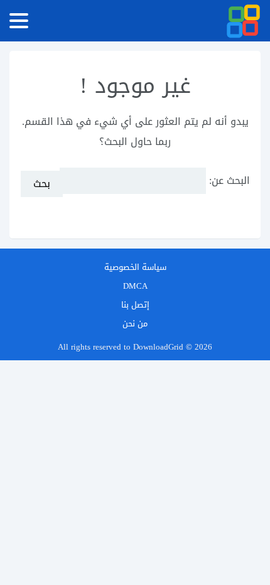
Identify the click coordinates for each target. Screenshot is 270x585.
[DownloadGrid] (243, 21)
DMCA (135, 286)
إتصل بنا (135, 305)
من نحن (135, 323)
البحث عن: (229, 180)
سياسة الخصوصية (135, 267)
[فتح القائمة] (19, 20)
